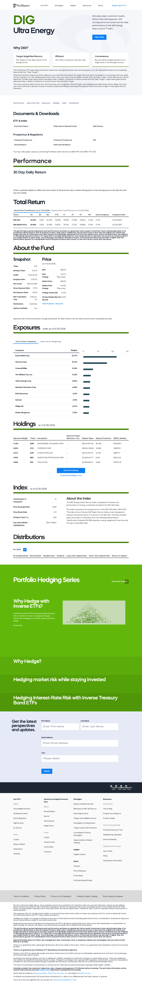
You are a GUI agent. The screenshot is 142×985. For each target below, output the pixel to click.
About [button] (100, 6)
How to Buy (99, 37)
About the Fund (33, 103)
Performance (18, 103)
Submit (47, 771)
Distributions (74, 103)
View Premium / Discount (52, 304)
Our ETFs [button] (44, 6)
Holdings (56, 103)
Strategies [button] (59, 6)
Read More (17, 625)
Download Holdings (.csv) (72, 475)
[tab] (32, 210)
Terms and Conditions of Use (64, 980)
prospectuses (43, 970)
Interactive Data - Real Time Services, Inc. (50, 973)
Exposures (46, 103)
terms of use (85, 973)
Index (64, 103)
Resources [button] (87, 6)
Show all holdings (71, 470)
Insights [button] (73, 6)
